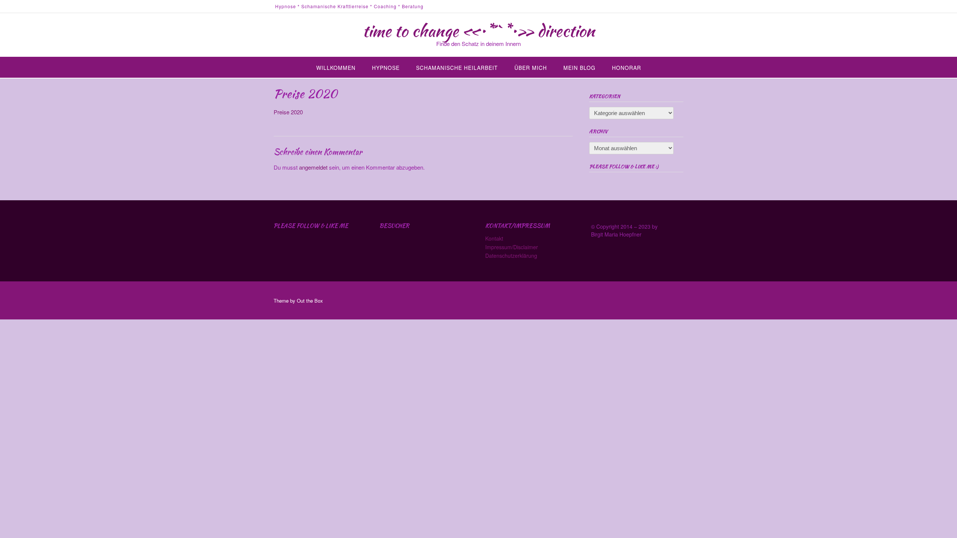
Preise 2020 (288, 112)
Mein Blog (579, 67)
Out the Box (310, 300)
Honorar (626, 67)
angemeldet (313, 167)
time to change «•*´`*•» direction (479, 30)
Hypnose (386, 67)
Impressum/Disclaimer (511, 247)
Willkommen (336, 67)
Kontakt (494, 238)
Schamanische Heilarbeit (457, 67)
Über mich (530, 67)
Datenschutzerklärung (511, 255)
